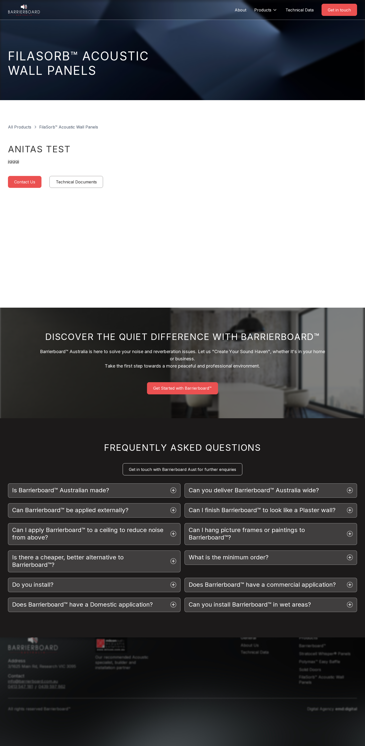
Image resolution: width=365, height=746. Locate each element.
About (240, 9)
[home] (24, 10)
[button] (265, 10)
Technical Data (300, 9)
